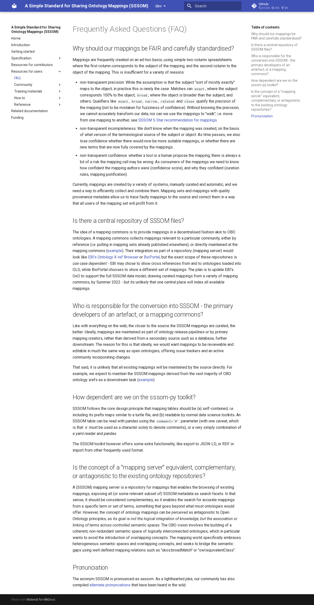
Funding (17, 118)
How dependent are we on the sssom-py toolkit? (274, 83)
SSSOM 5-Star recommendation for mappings (177, 120)
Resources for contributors (32, 65)
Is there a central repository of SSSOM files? (274, 47)
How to (19, 98)
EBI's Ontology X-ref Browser (113, 257)
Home (16, 38)
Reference (22, 105)
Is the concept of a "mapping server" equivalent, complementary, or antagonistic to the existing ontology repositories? (275, 100)
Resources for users (26, 71)
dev (158, 6)
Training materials (28, 91)
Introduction (20, 45)
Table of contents (265, 27)
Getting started (23, 52)
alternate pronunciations (110, 585)
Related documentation (29, 111)
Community (23, 85)
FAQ (17, 78)
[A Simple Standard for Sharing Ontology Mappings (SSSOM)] (14, 6)
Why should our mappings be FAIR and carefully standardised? (276, 36)
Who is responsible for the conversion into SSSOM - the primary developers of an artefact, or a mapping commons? (273, 65)
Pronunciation (262, 116)
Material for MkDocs (41, 599)
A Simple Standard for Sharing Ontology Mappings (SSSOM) (36, 29)
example (114, 250)
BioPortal (152, 257)
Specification (21, 58)
